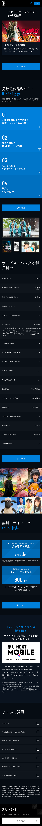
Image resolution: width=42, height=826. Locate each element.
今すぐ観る (21, 66)
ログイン (37, 3)
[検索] (31, 3)
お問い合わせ (26, 814)
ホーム (3, 814)
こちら (33, 334)
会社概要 (10, 814)
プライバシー (17, 814)
